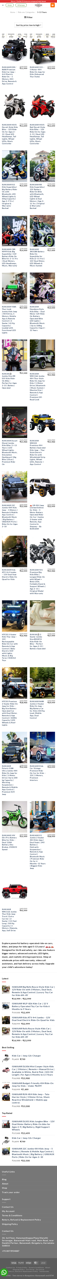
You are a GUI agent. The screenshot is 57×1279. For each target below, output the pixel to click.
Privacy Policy (21, 1267)
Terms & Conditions (12, 1215)
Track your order (11, 1192)
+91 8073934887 (10, 1251)
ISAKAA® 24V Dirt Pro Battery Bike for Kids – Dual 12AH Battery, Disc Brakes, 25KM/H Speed (9, 842)
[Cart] (53, 5)
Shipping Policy (10, 1224)
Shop (4, 1188)
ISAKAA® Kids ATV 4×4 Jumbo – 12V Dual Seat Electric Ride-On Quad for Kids (9, 574)
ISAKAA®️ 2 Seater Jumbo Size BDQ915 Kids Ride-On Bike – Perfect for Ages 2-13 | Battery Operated (38, 641)
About (5, 1183)
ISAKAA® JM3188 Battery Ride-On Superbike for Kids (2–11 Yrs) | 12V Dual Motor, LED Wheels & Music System (37, 257)
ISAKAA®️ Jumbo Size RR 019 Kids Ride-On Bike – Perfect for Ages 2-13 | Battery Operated (9, 381)
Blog (4, 1179)
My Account (8, 1211)
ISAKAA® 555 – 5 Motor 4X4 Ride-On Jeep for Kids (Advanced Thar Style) (37, 72)
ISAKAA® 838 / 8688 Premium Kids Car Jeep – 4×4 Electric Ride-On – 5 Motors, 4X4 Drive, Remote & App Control (9, 75)
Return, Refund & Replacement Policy (21, 1219)
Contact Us (8, 1207)
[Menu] (3, 5)
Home (12, 12)
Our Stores (30, 1269)
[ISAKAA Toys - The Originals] (38, 5)
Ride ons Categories (26, 12)
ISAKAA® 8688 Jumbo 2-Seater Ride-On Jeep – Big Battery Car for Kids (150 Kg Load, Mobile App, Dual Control (37, 709)
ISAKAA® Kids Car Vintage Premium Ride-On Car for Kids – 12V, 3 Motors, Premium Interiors (38, 773)
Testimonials (44, 1271)
